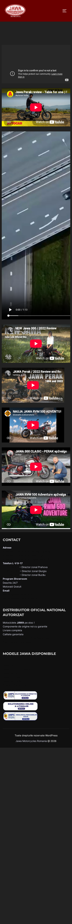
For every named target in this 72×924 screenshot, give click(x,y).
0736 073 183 (11, 571)
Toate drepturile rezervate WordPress (36, 735)
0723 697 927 (11, 574)
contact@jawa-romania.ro (17, 594)
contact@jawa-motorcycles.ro (20, 598)
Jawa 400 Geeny (12, 677)
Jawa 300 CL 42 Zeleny (16, 669)
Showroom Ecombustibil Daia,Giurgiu (24, 555)
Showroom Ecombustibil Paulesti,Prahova (26, 551)
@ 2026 (52, 740)
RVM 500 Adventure (14, 684)
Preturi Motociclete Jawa (17, 642)
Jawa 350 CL (10, 665)
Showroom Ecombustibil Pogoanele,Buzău (27, 559)
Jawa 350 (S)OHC (13, 673)
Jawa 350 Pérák (12, 681)
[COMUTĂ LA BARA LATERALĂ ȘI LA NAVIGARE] (65, 11)
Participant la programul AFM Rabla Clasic (27, 638)
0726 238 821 (11, 567)
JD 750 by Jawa (12, 688)
